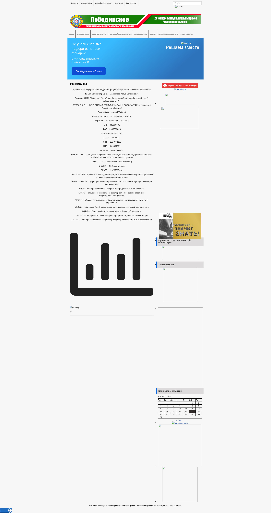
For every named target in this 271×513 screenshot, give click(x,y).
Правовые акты (140, 34)
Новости (74, 3)
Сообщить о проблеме (89, 71)
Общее (71, 34)
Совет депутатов (99, 34)
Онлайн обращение (103, 3)
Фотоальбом (86, 3)
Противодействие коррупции (120, 34)
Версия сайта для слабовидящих (182, 85)
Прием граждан (186, 34)
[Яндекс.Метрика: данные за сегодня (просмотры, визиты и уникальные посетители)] (180, 422)
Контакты (119, 3)
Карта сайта (131, 3)
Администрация (83, 34)
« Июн (178, 420)
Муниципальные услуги (168, 34)
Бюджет (153, 34)
